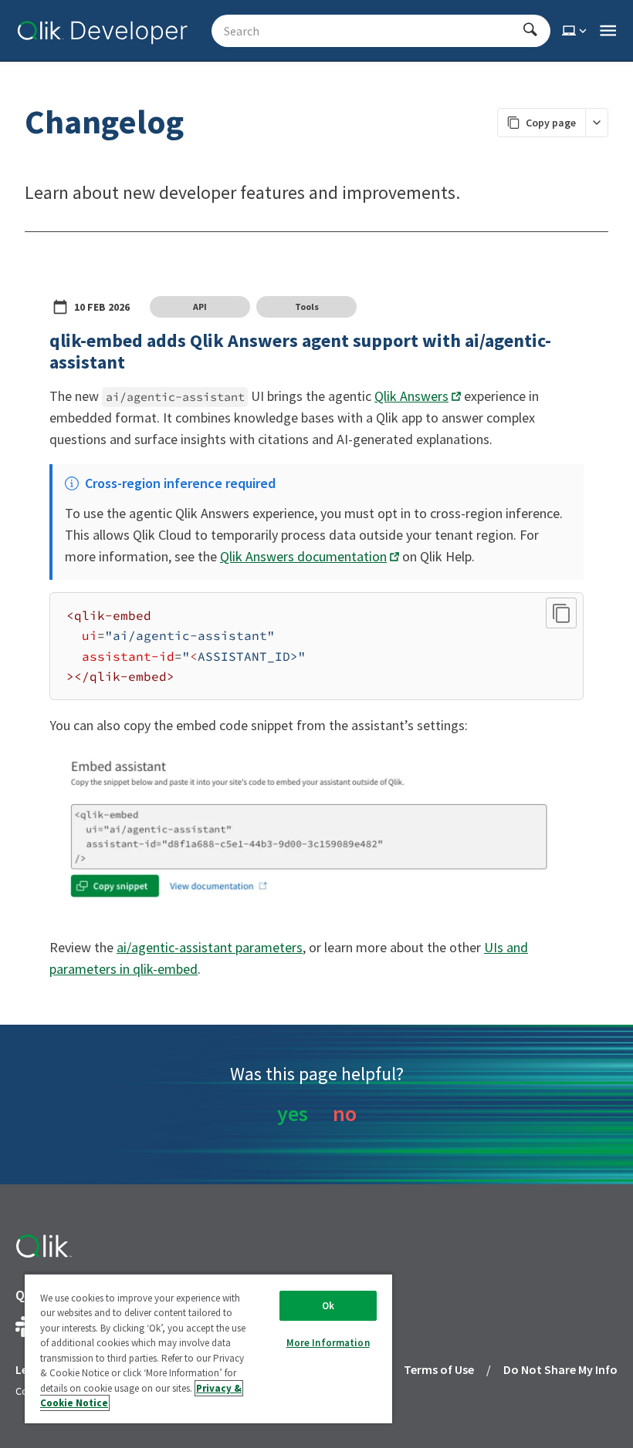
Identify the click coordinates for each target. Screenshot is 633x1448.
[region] (208, 1348)
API (200, 306)
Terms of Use (439, 1369)
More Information (328, 1342)
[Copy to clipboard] (561, 613)
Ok (328, 1305)
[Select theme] (576, 31)
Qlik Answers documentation (303, 556)
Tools (307, 306)
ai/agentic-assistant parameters (210, 947)
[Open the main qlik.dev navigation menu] (608, 31)
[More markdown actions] (596, 122)
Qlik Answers (411, 396)
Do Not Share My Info (560, 1369)
